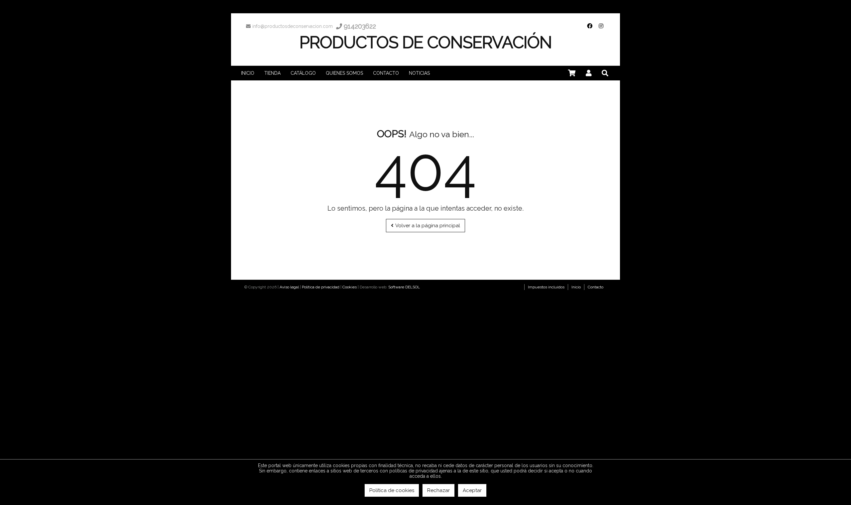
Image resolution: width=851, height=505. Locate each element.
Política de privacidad (320, 287)
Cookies (349, 287)
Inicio (576, 287)
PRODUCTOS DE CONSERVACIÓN (426, 42)
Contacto (595, 287)
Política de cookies (391, 490)
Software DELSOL (404, 287)
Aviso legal (289, 287)
